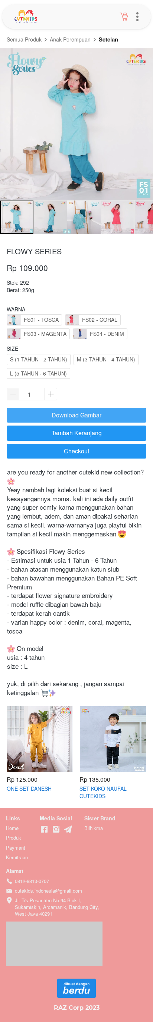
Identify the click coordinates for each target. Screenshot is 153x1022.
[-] (44, 829)
